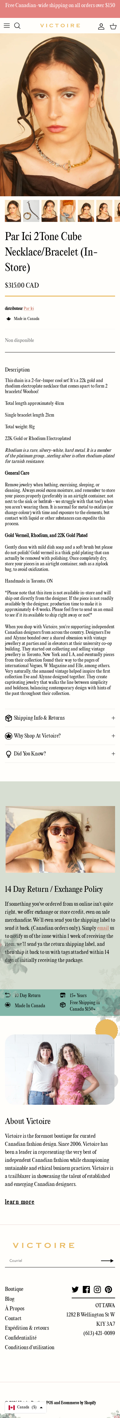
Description (17, 370)
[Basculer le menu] (7, 25)
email (103, 928)
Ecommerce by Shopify (78, 1403)
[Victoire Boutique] (60, 25)
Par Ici (29, 308)
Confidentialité (21, 1338)
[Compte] (99, 26)
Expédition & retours (27, 1328)
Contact (13, 1319)
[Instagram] (97, 1289)
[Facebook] (86, 1289)
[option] (60, 114)
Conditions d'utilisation (29, 1348)
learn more (19, 1202)
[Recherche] (20, 25)
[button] (25, 1407)
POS (49, 1403)
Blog (9, 1299)
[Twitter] (75, 1289)
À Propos (14, 1309)
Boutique (14, 1289)
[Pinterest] (108, 1289)
